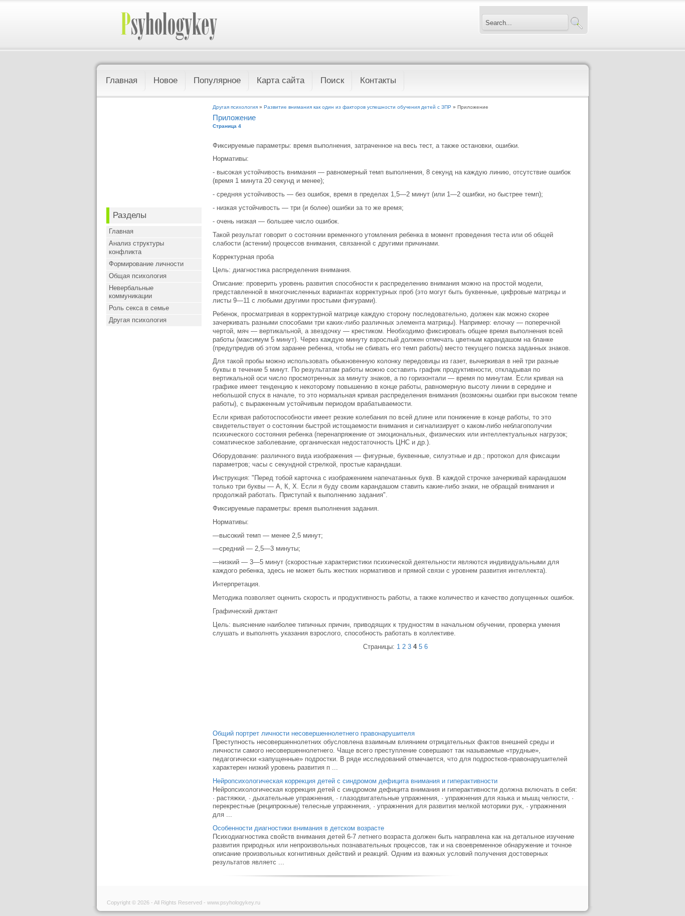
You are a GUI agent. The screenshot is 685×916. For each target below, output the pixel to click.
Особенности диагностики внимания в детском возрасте (298, 828)
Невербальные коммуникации (131, 292)
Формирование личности (146, 264)
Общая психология (137, 276)
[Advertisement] (154, 155)
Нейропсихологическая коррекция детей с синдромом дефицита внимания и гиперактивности (355, 781)
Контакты (378, 80)
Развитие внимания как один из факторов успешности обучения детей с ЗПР (357, 107)
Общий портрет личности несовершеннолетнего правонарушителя (314, 733)
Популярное (217, 80)
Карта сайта (280, 80)
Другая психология (137, 320)
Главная (121, 80)
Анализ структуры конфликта (136, 248)
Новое (165, 80)
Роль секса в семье (139, 308)
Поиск (332, 80)
